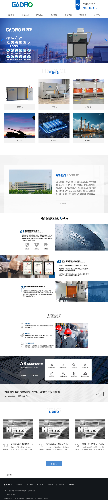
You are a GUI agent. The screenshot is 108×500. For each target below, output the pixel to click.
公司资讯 (68, 15)
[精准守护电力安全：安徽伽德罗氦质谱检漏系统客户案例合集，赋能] (55, 429)
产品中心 (39, 15)
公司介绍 (25, 15)
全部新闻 (54, 464)
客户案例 (54, 15)
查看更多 (63, 203)
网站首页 (10, 15)
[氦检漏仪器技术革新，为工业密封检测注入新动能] (91, 429)
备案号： (47, 498)
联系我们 (97, 15)
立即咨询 (96, 394)
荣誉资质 (82, 15)
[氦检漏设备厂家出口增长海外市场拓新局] (20, 429)
